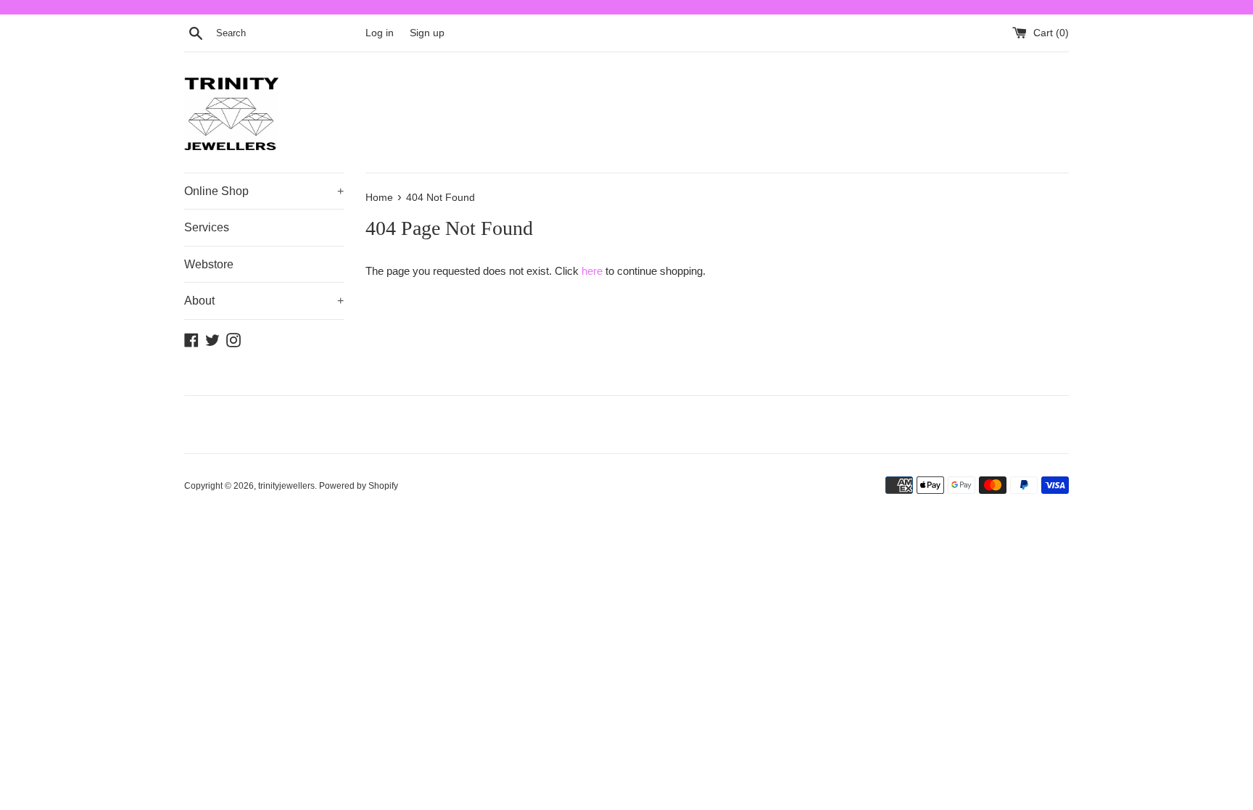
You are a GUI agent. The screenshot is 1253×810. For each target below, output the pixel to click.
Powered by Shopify (358, 486)
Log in (379, 33)
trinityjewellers (286, 486)
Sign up (427, 33)
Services (206, 227)
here (592, 271)
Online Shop (264, 191)
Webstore (208, 264)
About (264, 300)
